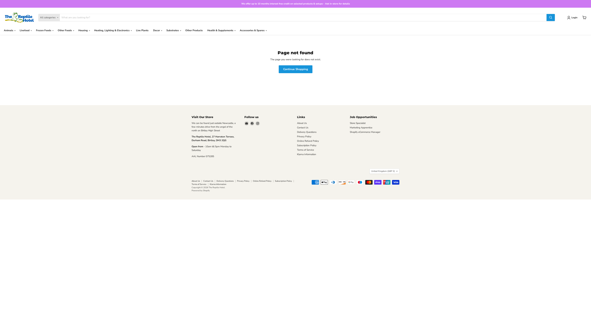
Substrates (172, 30)
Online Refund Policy (308, 140)
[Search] (551, 17)
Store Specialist (358, 123)
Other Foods (65, 30)
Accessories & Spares (252, 30)
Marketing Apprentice (361, 127)
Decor (157, 30)
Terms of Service (305, 149)
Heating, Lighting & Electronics (112, 30)
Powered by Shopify (201, 190)
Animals (9, 30)
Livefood (25, 30)
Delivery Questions (306, 132)
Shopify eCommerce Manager (365, 132)
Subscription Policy (306, 145)
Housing (83, 30)
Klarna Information (306, 154)
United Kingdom (383, 171)
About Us (302, 123)
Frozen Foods (44, 30)
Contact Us (302, 127)
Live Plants (142, 30)
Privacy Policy (304, 136)
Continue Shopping (295, 69)
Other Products (194, 30)
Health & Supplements (220, 30)
